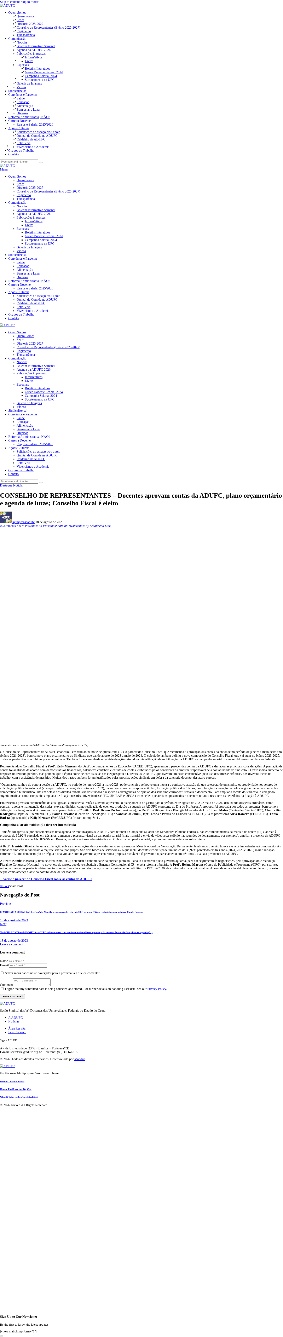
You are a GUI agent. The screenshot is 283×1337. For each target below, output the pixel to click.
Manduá (79, 1059)
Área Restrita (16, 1028)
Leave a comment (11, 944)
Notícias (13, 1021)
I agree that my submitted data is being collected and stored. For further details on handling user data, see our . (86, 989)
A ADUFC (15, 1017)
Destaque (6, 485)
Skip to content (10, 2)
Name (4, 961)
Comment (6, 984)
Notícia (18, 485)
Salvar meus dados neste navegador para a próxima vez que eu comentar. (52, 973)
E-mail (4, 965)
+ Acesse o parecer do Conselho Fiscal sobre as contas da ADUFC (46, 879)
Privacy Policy (156, 989)
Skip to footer (29, 2)
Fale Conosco (17, 1032)
